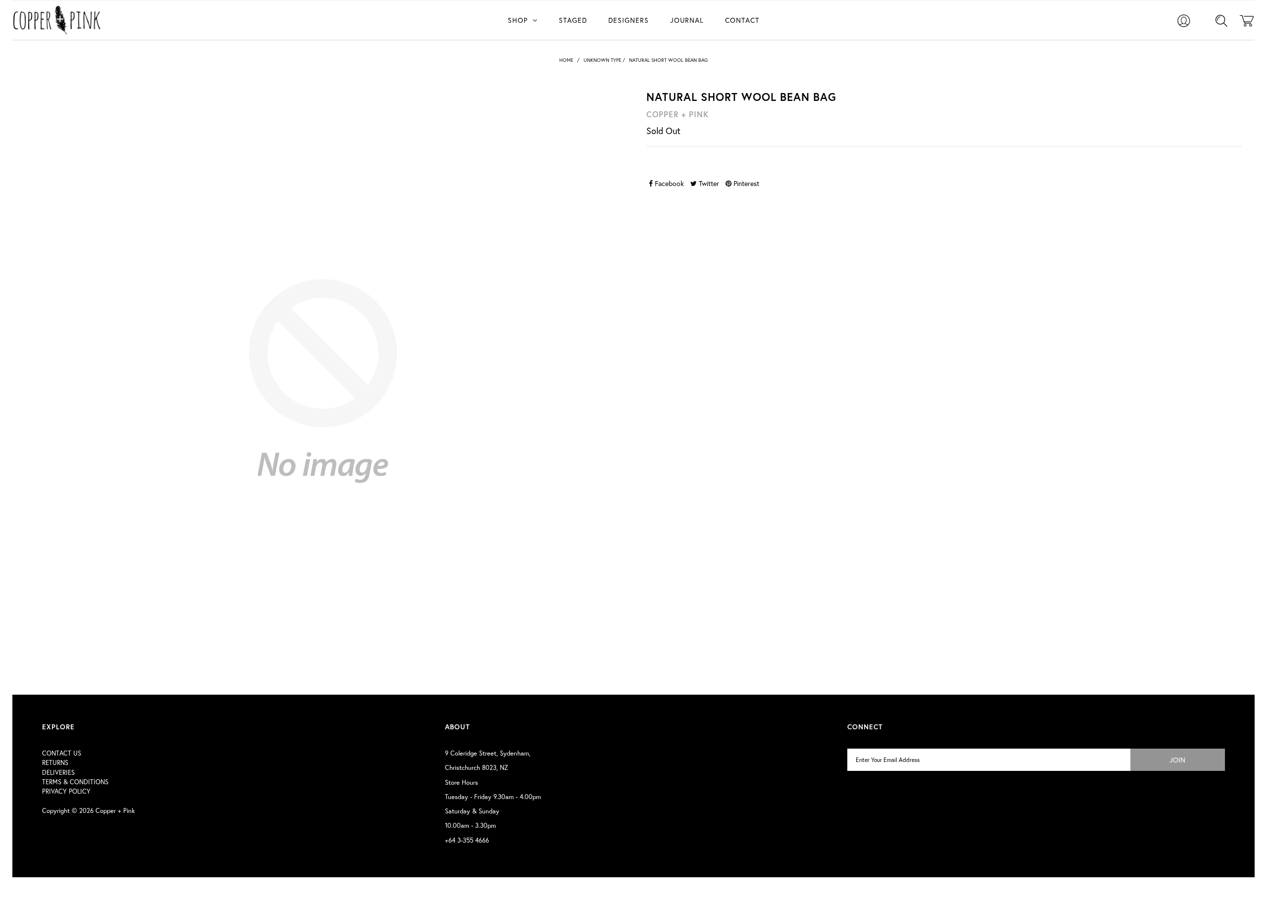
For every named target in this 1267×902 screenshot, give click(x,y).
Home (566, 60)
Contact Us (61, 753)
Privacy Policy (66, 791)
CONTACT (742, 20)
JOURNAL (687, 20)
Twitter (708, 183)
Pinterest (745, 183)
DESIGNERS (628, 20)
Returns (55, 763)
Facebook (668, 183)
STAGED (573, 20)
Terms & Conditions (75, 782)
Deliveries (58, 772)
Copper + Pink (115, 811)
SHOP (518, 20)
